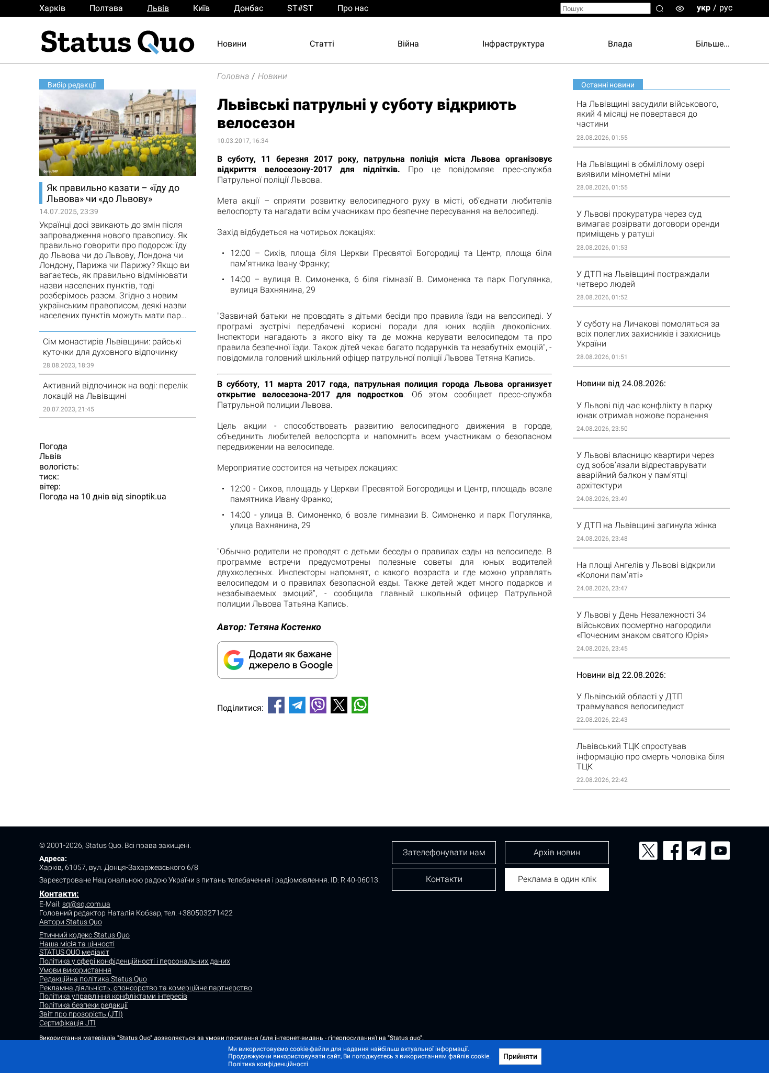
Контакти (444, 879)
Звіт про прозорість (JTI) (81, 1014)
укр (703, 8)
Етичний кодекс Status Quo (84, 935)
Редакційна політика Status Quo (93, 979)
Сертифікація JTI (67, 1023)
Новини (231, 44)
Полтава (106, 8)
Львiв (158, 8)
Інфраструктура (513, 44)
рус (725, 8)
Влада (620, 44)
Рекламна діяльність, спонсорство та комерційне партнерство (145, 987)
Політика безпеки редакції (83, 1005)
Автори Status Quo (70, 922)
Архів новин (557, 852)
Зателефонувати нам (444, 852)
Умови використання (75, 970)
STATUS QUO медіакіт (74, 952)
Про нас (352, 8)
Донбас (248, 8)
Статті (322, 44)
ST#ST (300, 8)
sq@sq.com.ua (86, 904)
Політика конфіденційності (268, 1064)
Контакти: (59, 894)
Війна (408, 44)
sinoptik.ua (146, 496)
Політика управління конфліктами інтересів (113, 996)
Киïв (201, 8)
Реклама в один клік (557, 879)
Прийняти (520, 1056)
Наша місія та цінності (77, 944)
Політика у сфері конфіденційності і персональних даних (134, 961)
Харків (52, 8)
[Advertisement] (384, 756)
